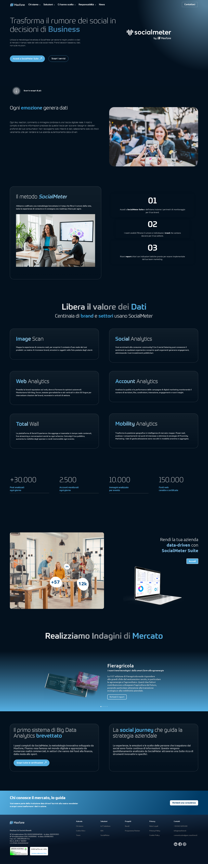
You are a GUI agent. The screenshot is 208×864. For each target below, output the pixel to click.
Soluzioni (48, 5)
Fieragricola (120, 665)
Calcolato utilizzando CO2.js (38, 853)
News (102, 5)
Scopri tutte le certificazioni (30, 763)
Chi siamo (33, 5)
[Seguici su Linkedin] (175, 845)
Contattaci (189, 4)
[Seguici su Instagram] (184, 845)
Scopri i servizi (58, 59)
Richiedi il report (117, 697)
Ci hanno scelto (66, 5)
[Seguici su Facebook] (180, 845)
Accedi (192, 561)
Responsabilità (86, 5)
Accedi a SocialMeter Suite (26, 59)
